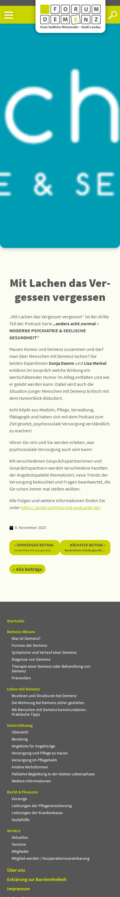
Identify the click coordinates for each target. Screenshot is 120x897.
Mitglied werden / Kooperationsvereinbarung (50, 858)
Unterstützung (20, 725)
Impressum (18, 888)
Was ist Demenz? (26, 638)
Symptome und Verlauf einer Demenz (44, 652)
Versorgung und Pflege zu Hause (40, 753)
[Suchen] (112, 15)
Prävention (21, 678)
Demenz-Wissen (21, 631)
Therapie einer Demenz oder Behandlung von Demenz (51, 669)
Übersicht (20, 732)
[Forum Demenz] (70, 16)
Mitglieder (20, 851)
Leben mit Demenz (23, 689)
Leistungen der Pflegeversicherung (42, 805)
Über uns (16, 870)
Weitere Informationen (31, 781)
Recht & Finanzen (22, 792)
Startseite (15, 621)
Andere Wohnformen (30, 767)
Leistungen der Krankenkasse (37, 812)
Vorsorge (19, 798)
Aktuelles (20, 837)
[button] (17, 15)
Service (13, 830)
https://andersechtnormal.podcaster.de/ (61, 507)
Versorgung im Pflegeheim (34, 760)
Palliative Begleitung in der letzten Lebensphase (53, 774)
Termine (19, 844)
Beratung (20, 739)
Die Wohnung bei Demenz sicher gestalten (48, 702)
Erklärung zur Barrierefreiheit (36, 879)
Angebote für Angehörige (33, 746)
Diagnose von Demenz (31, 659)
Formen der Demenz (29, 645)
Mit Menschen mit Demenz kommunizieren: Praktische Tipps (49, 712)
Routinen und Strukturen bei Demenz (44, 695)
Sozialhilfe (20, 819)
